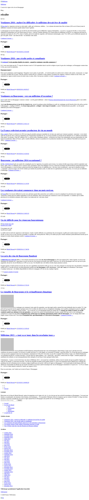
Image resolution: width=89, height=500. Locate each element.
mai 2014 (6, 459)
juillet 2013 (7, 475)
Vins (9, 406)
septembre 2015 (8, 437)
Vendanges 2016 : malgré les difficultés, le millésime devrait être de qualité (34, 22)
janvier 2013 (7, 484)
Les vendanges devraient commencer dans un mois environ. (27, 190)
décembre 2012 (8, 486)
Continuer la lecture (7, 38)
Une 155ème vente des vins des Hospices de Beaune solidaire (21, 426)
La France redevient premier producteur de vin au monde (26, 130)
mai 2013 (6, 478)
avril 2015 (7, 443)
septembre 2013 (8, 472)
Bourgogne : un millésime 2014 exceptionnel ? (21, 160)
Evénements (11, 408)
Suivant (6, 388)
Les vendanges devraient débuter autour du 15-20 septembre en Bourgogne (24, 422)
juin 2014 (6, 457)
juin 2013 (6, 476)
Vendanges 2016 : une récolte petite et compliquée (23, 58)
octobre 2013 (7, 470)
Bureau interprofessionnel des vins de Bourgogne (62, 100)
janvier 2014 (7, 465)
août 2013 (7, 473)
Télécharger (4, 492)
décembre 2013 (8, 467)
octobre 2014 (7, 453)
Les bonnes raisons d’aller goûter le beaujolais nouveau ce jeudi (21, 424)
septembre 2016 (8, 434)
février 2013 (7, 483)
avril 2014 (7, 461)
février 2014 (7, 464)
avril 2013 (7, 479)
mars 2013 (7, 481)
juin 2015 (6, 440)
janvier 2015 (7, 448)
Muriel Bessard (11, 51)
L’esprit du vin (8, 412)
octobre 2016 (7, 432)
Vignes (9, 409)
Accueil (6, 403)
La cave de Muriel (9, 405)
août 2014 (7, 456)
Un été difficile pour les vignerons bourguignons (22, 220)
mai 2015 (6, 442)
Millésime (3, 4)
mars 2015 (7, 445)
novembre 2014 (8, 451)
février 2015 (7, 447)
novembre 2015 (8, 436)
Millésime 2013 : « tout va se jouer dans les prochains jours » (28, 335)
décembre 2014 (8, 450)
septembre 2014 (8, 454)
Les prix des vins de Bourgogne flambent (19, 256)
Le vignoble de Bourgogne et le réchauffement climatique (26, 292)
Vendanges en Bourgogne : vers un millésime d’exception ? (27, 96)
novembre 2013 (8, 468)
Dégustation (11, 411)
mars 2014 (7, 462)
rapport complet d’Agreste (11, 272)
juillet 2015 (7, 439)
